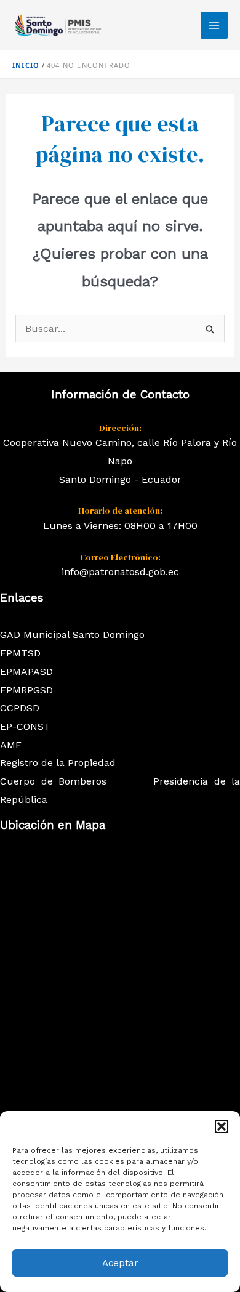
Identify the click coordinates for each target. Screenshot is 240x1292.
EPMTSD (20, 653)
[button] (221, 1126)
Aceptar (120, 1263)
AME (11, 745)
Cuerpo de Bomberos (53, 781)
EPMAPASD (26, 671)
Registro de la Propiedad (58, 763)
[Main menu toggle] (214, 25)
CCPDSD (19, 708)
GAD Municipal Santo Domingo (72, 634)
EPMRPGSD (26, 690)
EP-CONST (25, 726)
